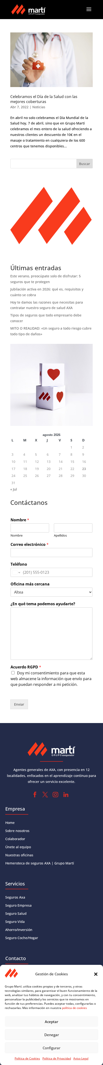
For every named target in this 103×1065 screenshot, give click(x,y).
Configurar (51, 1047)
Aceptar (51, 1021)
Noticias (38, 107)
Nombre (20, 519)
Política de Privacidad (56, 1058)
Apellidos (60, 535)
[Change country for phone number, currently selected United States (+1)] (16, 572)
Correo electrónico (30, 544)
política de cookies (74, 1008)
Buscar (84, 163)
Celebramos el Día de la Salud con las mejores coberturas (43, 99)
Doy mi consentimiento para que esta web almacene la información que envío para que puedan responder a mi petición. (51, 678)
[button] (95, 974)
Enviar (19, 704)
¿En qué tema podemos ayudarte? (43, 603)
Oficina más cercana (30, 584)
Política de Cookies (27, 1058)
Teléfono (19, 564)
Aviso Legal (80, 1058)
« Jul (13, 489)
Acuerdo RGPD (26, 667)
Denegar (51, 1034)
